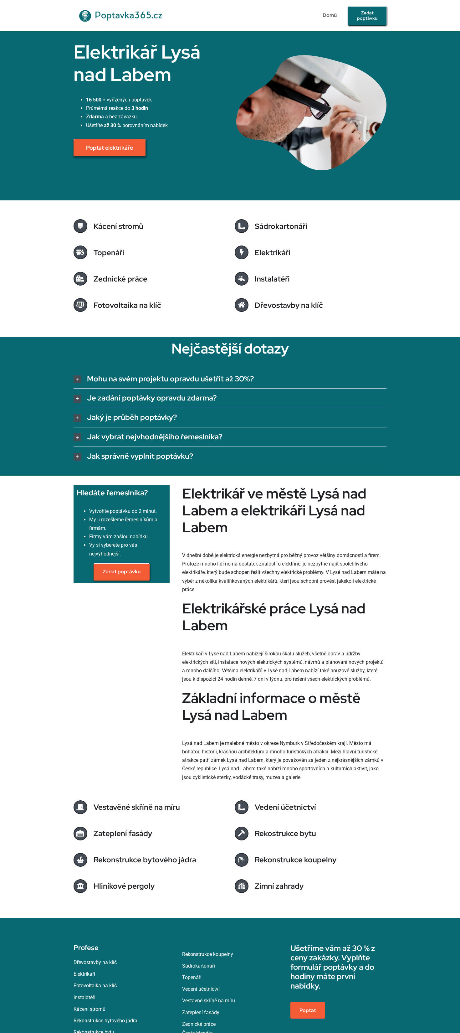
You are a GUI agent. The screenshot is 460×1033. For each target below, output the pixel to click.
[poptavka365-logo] (122, 7)
